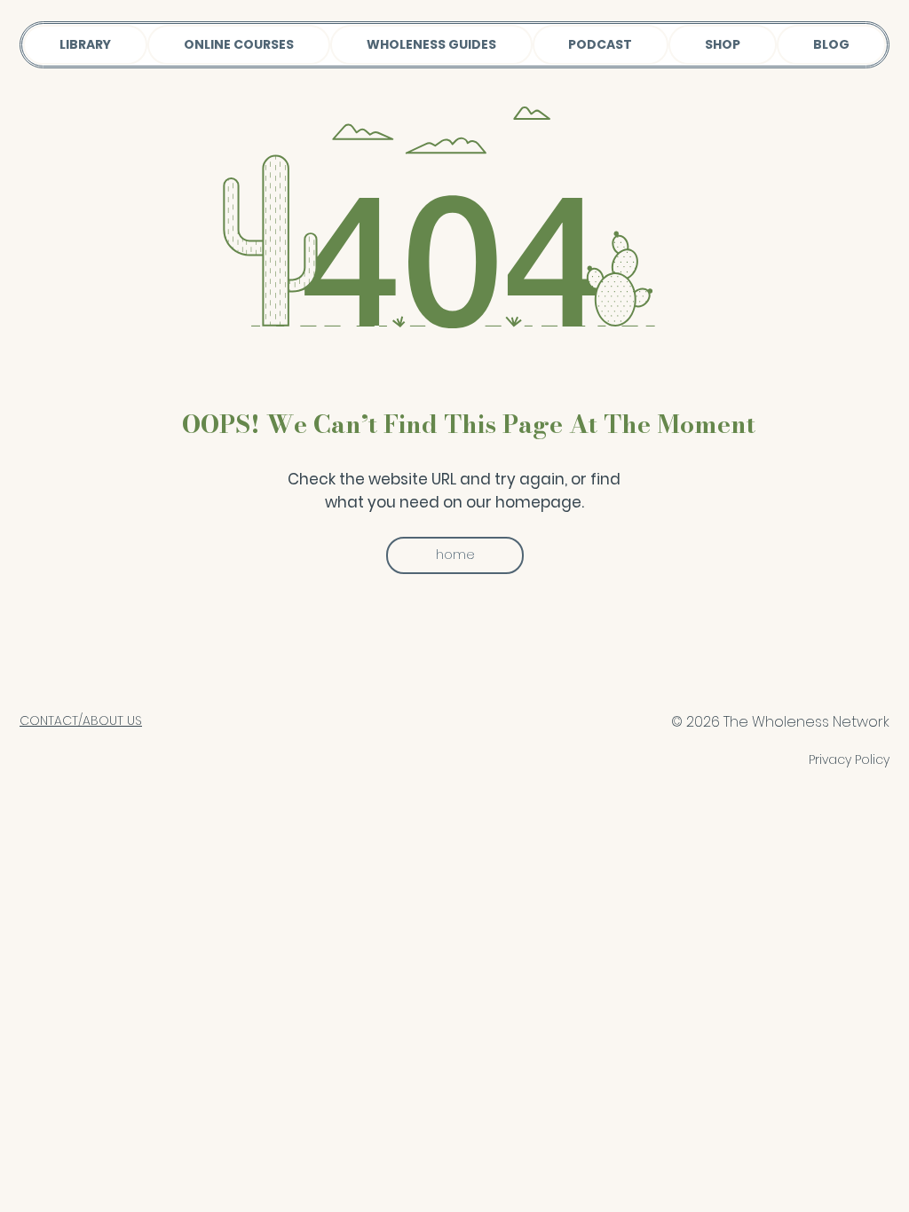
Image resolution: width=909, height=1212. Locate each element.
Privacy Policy (849, 759)
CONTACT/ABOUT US (81, 720)
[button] (455, 555)
